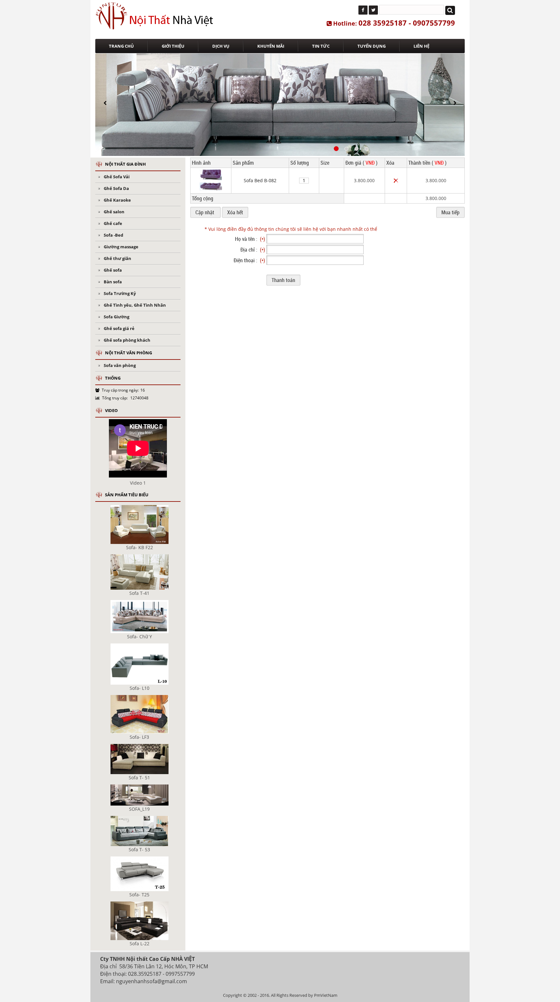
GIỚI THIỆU (173, 46)
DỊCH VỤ (220, 46)
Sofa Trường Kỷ (120, 293)
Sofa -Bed (113, 235)
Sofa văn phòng (120, 365)
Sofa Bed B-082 (260, 180)
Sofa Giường (116, 317)
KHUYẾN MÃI (270, 46)
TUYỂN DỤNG (371, 46)
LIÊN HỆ (421, 46)
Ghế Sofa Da (116, 188)
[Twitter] (373, 10)
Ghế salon (114, 212)
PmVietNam (325, 995)
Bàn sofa (113, 282)
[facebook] (363, 10)
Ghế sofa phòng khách (127, 340)
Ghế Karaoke (117, 200)
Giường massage (121, 247)
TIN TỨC (321, 46)
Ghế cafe (113, 223)
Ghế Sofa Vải (117, 177)
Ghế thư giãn (117, 258)
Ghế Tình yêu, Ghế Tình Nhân (135, 305)
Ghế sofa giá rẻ (119, 328)
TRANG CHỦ (121, 46)
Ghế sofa (113, 270)
